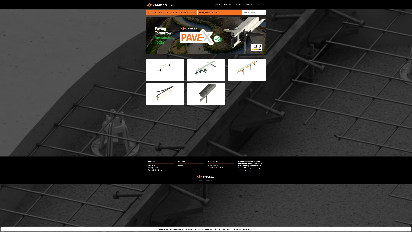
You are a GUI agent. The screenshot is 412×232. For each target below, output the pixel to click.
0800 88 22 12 (213, 165)
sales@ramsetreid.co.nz (216, 167)
